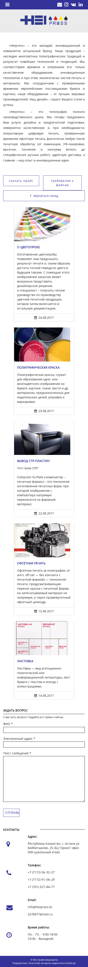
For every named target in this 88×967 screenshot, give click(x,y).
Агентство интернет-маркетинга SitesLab (52, 963)
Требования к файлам (62, 183)
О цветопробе (28, 247)
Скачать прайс (21, 181)
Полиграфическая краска (38, 367)
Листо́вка (25, 661)
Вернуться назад (46, 196)
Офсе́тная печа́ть (31, 563)
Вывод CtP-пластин (33, 461)
